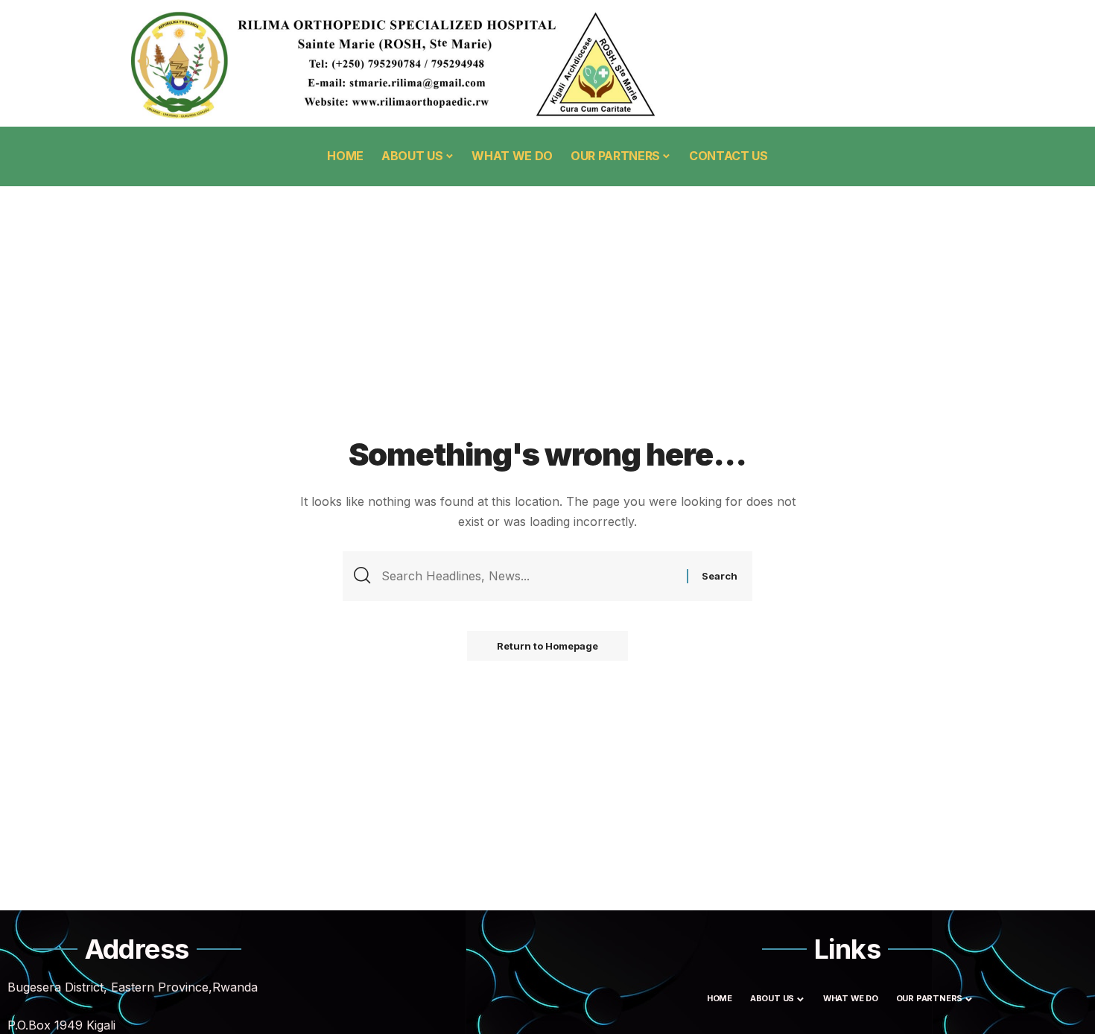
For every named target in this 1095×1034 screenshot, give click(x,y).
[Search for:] (528, 576)
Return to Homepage (547, 646)
